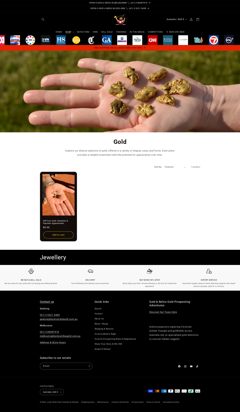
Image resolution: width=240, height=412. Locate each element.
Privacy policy (138, 402)
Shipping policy (87, 402)
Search (98, 308)
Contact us (47, 301)
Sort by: (158, 167)
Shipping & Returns (104, 329)
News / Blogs (101, 324)
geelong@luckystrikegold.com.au (59, 319)
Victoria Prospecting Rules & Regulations (115, 339)
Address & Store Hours (53, 342)
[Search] (43, 19)
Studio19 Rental (102, 349)
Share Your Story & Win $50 (108, 344)
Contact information (120, 402)
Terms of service (153, 402)
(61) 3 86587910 (49, 332)
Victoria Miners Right (105, 334)
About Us (99, 319)
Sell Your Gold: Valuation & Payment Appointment (55, 222)
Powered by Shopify (70, 402)
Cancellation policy (171, 402)
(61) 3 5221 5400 (50, 315)
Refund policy (103, 402)
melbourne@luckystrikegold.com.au (60, 336)
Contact (98, 313)
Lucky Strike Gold (54, 402)
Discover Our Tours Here (163, 312)
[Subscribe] (89, 366)
